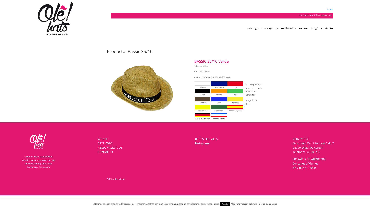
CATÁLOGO (105, 143)
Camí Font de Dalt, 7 (320, 143)
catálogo (253, 28)
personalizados (286, 28)
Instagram (202, 143)
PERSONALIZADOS (110, 148)
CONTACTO (105, 152)
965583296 (313, 152)
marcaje (267, 28)
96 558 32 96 (305, 15)
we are (303, 28)
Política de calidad (116, 179)
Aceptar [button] (225, 204)
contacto (327, 28)
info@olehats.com (323, 15)
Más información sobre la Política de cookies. (254, 203)
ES (328, 9)
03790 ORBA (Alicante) (307, 148)
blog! (314, 28)
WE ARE (103, 139)
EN (331, 9)
